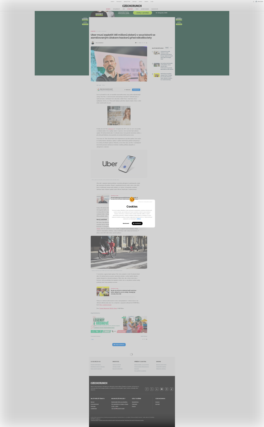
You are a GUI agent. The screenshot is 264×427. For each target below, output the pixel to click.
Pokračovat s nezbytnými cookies (145, 201)
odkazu (139, 219)
